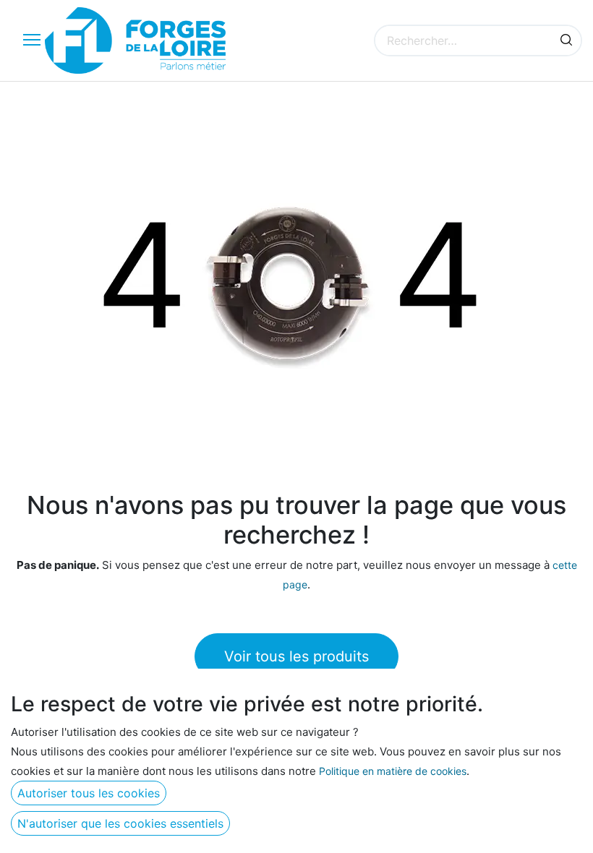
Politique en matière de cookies (392, 771)
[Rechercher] (566, 40)
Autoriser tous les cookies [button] (88, 793)
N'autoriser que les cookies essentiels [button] (120, 823)
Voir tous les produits (296, 656)
